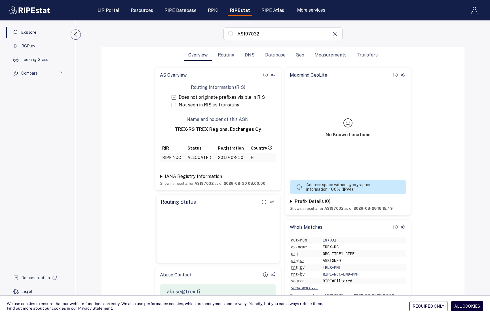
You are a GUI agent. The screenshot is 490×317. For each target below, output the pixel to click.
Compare (29, 73)
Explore (29, 32)
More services (311, 10)
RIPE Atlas (272, 10)
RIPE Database (180, 10)
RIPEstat (240, 10)
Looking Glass (34, 59)
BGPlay (28, 46)
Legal (26, 291)
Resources (142, 10)
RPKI (213, 10)
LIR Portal (108, 10)
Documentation (35, 278)
